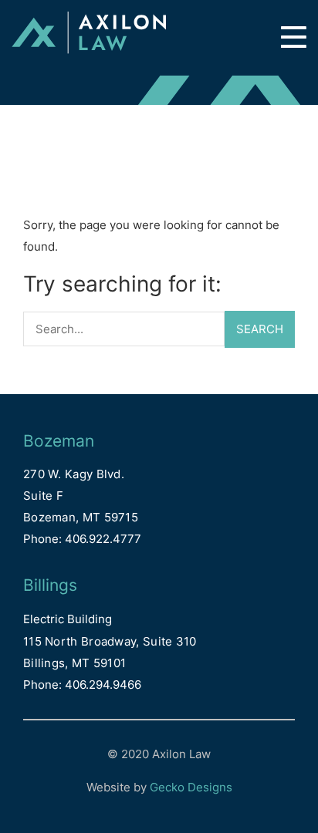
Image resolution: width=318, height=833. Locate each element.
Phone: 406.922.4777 (82, 538)
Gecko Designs (191, 787)
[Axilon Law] (89, 38)
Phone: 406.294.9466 (82, 684)
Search (259, 329)
